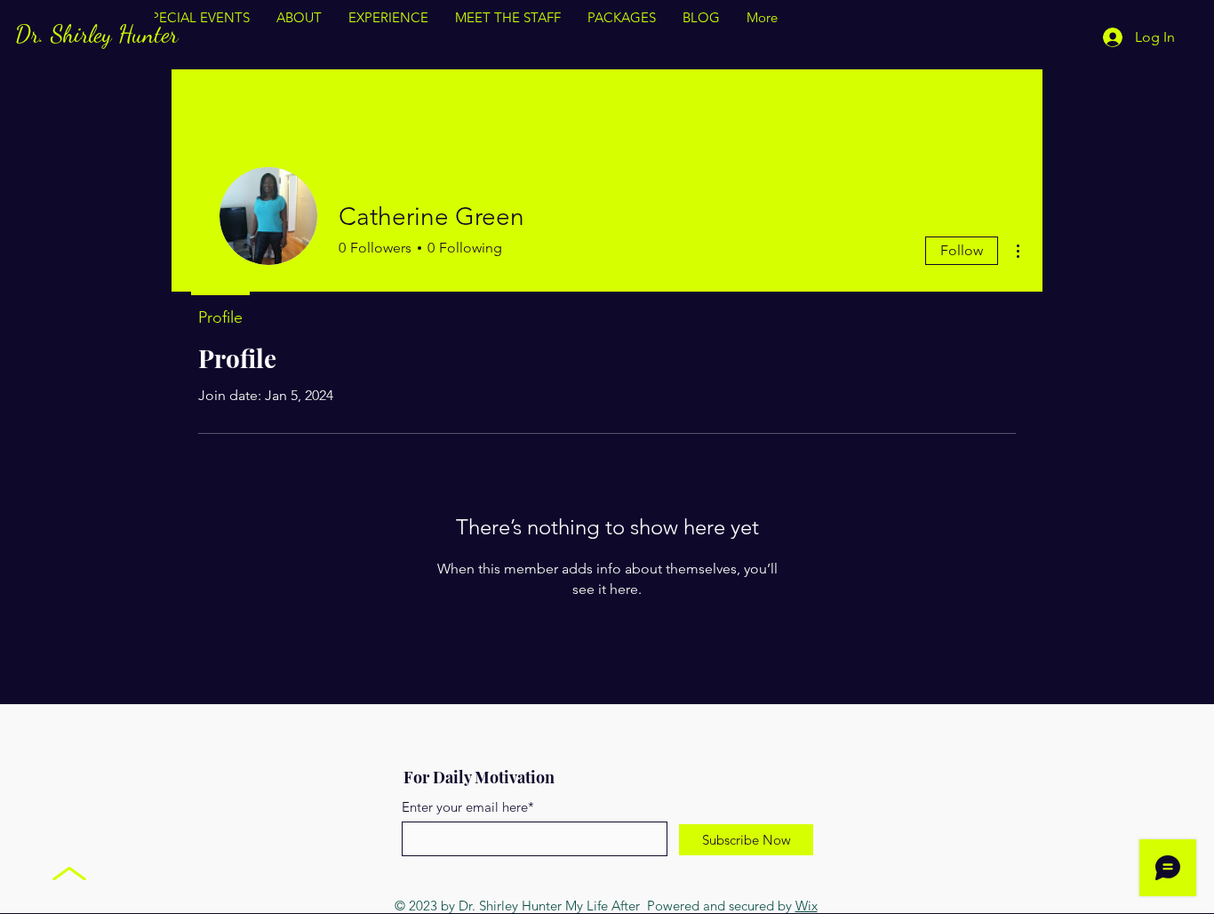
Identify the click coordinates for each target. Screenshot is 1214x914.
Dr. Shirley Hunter (96, 34)
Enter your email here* (468, 807)
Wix (806, 905)
